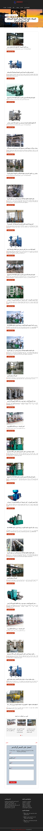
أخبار (13, 7)
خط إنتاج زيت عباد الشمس (26, 801)
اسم (10, 753)
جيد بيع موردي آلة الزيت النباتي (20, 829)
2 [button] (21, 735)
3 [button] (22, 735)
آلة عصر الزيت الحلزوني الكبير (10, 806)
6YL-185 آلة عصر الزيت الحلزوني (10, 803)
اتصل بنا (5, 7)
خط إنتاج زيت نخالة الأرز (26, 802)
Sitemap (13, 829)
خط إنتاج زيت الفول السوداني (27, 807)
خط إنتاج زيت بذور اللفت (26, 805)
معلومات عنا (9, 7)
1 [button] (20, 735)
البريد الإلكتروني (12, 758)
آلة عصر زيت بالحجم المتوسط (10, 807)
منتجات (18, 7)
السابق (7, 742)
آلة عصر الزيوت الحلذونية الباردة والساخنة (11, 801)
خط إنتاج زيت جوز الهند (26, 803)
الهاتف (10, 763)
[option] (22, 725)
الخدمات (21, 7)
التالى (36, 742)
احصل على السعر (11, 51)
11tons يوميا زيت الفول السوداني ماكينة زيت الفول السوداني (11, 730)
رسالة (10, 768)
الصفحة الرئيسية (26, 7)
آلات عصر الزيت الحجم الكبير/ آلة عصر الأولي (12, 805)
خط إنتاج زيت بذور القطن (26, 806)
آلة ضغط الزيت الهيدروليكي (9, 802)
